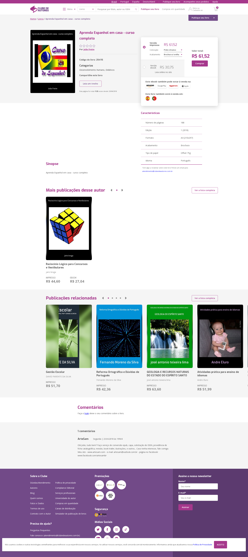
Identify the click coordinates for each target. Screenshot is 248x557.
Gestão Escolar (55, 372)
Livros (41, 18)
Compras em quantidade (173, 9)
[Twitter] (98, 529)
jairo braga (51, 272)
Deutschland (149, 1)
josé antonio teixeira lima (158, 380)
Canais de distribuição (65, 508)
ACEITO (220, 544)
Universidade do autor (65, 498)
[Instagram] (116, 529)
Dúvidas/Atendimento (40, 482)
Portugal (124, 1)
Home (33, 18)
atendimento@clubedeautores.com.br (157, 171)
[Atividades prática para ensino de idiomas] (220, 336)
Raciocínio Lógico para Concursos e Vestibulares (67, 265)
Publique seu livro (171, 1)
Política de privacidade (65, 482)
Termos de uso (37, 508)
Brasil (114, 1)
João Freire (88, 49)
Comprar (199, 63)
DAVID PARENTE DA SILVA (58, 376)
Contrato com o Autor (40, 513)
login (87, 413)
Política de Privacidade (202, 544)
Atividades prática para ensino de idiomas (218, 373)
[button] (111, 190)
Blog (32, 493)
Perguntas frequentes (40, 530)
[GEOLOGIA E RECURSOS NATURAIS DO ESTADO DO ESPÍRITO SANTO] (170, 336)
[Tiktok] (125, 529)
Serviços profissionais (65, 493)
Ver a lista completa (205, 190)
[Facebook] (107, 529)
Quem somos (36, 498)
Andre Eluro (202, 380)
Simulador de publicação (70, 513)
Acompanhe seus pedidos (196, 1)
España (135, 1)
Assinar (185, 507)
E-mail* (182, 493)
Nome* (182, 481)
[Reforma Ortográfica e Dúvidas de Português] (119, 336)
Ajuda (215, 1)
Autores (33, 487)
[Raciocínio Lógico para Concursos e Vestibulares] (69, 228)
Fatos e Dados (37, 503)
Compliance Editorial (64, 487)
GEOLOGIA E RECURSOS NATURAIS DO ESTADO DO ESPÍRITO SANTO (168, 373)
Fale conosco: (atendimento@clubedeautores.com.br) (55, 535)
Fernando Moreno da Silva (108, 380)
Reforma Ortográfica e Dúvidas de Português (117, 373)
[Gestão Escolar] (69, 336)
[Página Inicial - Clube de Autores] (39, 10)
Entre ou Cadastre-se (198, 9)
